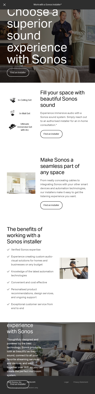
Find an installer (18, 73)
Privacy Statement (80, 382)
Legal (66, 382)
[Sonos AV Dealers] (47, 13)
